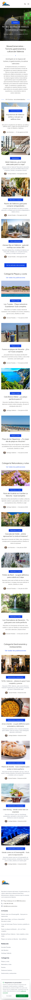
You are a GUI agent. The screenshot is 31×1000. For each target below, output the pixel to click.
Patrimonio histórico (15, 110)
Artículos (4, 911)
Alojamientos (15, 158)
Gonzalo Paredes (6, 947)
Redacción (5, 944)
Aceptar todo (22, 995)
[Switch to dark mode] (25, 3)
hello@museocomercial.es (10, 906)
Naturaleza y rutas (15, 490)
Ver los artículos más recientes (15, 265)
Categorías (5, 958)
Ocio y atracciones (15, 241)
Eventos (15, 22)
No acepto (9, 995)
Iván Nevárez (4, 950)
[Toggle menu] (28, 4)
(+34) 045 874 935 (8, 903)
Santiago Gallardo (6, 953)
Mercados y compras (15, 200)
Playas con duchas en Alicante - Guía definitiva (14, 939)
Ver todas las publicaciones (15, 277)
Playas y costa (16, 300)
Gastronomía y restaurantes (15, 677)
